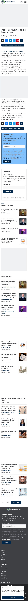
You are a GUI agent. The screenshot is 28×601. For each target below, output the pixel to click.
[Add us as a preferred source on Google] (21, 40)
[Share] (6, 40)
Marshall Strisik (7, 299)
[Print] (2, 40)
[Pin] (17, 40)
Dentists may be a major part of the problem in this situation (9, 466)
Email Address (7, 143)
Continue (8, 191)
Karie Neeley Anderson (9, 287)
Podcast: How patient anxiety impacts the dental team (8, 420)
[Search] (21, 2)
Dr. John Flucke (7, 347)
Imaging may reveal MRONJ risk (7, 367)
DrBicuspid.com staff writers (9, 35)
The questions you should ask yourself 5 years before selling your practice (9, 490)
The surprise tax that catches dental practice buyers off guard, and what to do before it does (8, 408)
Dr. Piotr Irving (7, 482)
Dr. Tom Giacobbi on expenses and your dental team (9, 229)
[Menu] (25, 2)
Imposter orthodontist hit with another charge (8, 432)
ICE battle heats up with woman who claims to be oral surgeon (9, 355)
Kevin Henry (6, 425)
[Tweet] (14, 40)
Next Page (16, 502)
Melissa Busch (7, 360)
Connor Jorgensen (8, 495)
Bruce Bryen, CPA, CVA (9, 412)
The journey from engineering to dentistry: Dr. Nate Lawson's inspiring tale (9, 240)
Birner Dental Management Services (12, 51)
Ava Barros (6, 370)
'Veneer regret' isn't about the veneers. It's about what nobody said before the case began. (9, 478)
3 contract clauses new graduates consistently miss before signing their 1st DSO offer (9, 220)
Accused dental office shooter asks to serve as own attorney (9, 211)
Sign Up (7, 161)
